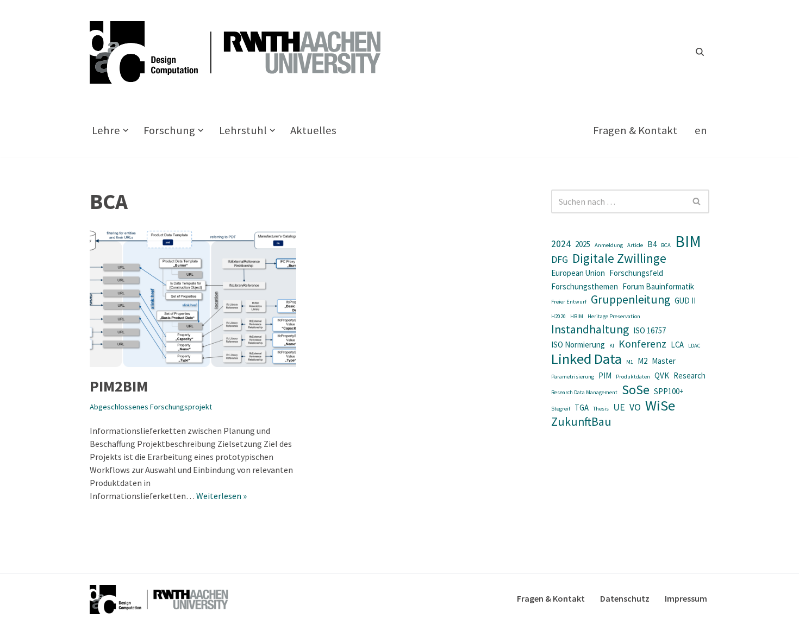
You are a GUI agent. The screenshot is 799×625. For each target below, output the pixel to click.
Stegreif (560, 408)
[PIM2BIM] (193, 298)
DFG (559, 260)
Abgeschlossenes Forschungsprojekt (151, 407)
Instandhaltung (590, 329)
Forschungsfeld (636, 273)
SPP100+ (669, 391)
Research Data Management (584, 392)
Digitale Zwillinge (619, 258)
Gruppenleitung (630, 299)
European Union (578, 273)
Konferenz (642, 343)
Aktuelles (313, 130)
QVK (661, 375)
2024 (561, 244)
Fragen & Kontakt (635, 130)
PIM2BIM (119, 386)
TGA (582, 407)
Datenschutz (625, 598)
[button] (125, 130)
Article (635, 245)
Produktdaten (633, 376)
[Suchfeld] (700, 52)
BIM (688, 241)
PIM (604, 375)
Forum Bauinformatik (658, 286)
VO (635, 407)
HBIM (576, 316)
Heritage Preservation (614, 316)
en (701, 130)
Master (664, 361)
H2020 (558, 316)
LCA (677, 344)
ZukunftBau (581, 421)
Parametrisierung (572, 376)
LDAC (694, 345)
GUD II (685, 300)
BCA (666, 245)
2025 (582, 244)
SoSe (636, 389)
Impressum (686, 598)
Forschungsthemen (584, 286)
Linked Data (586, 358)
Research (689, 375)
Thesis (601, 408)
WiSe (660, 405)
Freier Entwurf (568, 301)
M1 (629, 361)
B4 (652, 244)
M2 (642, 361)
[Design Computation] (242, 52)
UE (619, 407)
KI (611, 345)
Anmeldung (609, 245)
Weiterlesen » (221, 495)
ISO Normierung (578, 344)
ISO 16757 (649, 330)
